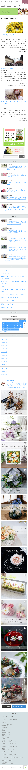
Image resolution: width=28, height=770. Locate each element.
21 (17, 327)
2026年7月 (4, 342)
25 (7, 329)
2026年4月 (4, 352)
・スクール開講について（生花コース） (9, 759)
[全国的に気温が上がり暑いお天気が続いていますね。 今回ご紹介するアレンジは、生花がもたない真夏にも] (14, 428)
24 (3, 329)
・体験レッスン (4, 735)
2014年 (9, 6)
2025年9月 (4, 374)
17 (3, 327)
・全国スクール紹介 (5, 737)
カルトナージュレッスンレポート (10, 301)
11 (7, 325)
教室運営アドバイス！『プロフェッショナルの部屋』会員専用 (14, 277)
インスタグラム (5, 729)
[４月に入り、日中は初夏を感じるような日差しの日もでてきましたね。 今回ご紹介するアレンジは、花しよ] (14, 507)
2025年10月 (4, 371)
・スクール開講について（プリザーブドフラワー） (11, 755)
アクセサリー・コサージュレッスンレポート (17, 85)
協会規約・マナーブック (7, 307)
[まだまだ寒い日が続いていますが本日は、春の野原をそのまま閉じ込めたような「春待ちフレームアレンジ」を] (14, 586)
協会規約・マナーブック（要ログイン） (10, 746)
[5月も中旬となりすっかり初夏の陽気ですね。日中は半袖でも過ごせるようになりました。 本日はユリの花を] (14, 481)
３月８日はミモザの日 (8, 35)
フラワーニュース (6, 273)
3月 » (5, 331)
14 (17, 325)
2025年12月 (4, 365)
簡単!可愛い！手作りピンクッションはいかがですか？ (14, 103)
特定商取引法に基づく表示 (7, 763)
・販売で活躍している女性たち (7, 760)
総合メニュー (24, 3)
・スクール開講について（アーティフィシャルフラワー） (12, 757)
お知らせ (3, 286)
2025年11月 (4, 368)
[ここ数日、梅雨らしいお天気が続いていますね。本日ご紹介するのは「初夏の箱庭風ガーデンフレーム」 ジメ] (14, 455)
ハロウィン (4, 270)
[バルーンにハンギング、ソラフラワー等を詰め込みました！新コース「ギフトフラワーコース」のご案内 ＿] (14, 665)
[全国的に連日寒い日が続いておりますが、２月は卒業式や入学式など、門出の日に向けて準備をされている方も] (14, 560)
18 (7, 327)
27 (14, 329)
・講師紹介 (3, 722)
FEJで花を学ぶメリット (7, 724)
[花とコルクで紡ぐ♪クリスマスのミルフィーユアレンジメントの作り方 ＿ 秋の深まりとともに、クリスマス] (14, 691)
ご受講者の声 (5, 725)
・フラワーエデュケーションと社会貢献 (9, 719)
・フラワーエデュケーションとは (7, 749)
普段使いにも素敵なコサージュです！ (13, 68)
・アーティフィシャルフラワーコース (8, 741)
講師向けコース (5, 748)
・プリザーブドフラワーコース (7, 740)
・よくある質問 (4, 738)
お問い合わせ (5, 762)
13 (14, 325)
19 (10, 327)
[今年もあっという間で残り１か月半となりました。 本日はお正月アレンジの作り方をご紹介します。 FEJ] (14, 638)
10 (3, 325)
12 (10, 325)
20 (14, 327)
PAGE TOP (14, 713)
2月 (15, 6)
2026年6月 (4, 345)
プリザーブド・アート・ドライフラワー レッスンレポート (14, 290)
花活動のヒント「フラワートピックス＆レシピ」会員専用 (13, 282)
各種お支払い (5, 745)
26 (10, 329)
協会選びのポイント (6, 727)
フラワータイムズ (5, 730)
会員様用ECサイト (6, 732)
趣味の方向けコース (6, 734)
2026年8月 (4, 339)
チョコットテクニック (22, 120)
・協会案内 (3, 720)
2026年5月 (4, 349)
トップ (3, 6)
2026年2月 (4, 358)
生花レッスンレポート (22, 51)
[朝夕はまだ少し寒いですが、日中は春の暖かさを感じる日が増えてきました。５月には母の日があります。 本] (14, 533)
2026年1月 (4, 361)
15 (21, 325)
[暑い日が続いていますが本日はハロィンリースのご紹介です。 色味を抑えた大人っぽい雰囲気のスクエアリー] (14, 402)
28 (17, 329)
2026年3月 (4, 355)
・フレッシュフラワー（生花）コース (8, 743)
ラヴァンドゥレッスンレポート (9, 297)
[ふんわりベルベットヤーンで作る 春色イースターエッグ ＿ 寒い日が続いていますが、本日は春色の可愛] (14, 612)
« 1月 (1, 331)
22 (21, 327)
